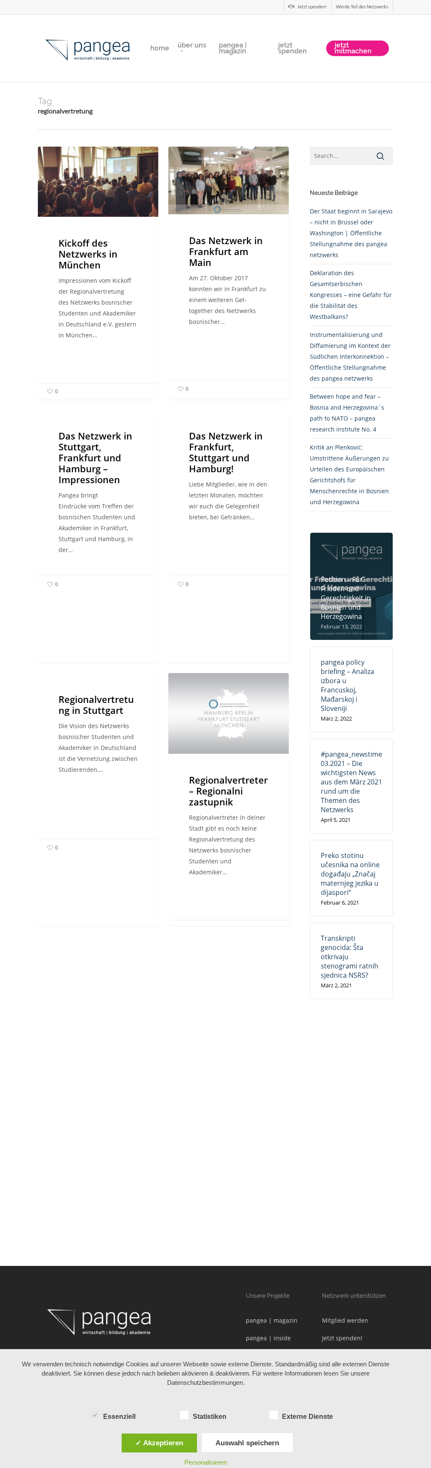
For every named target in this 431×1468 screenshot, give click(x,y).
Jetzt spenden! (342, 1338)
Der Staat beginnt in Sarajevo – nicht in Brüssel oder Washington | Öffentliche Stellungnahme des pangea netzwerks (351, 233)
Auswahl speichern (247, 1443)
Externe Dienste (307, 1416)
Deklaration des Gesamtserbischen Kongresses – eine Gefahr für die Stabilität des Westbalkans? (351, 295)
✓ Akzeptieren (159, 1443)
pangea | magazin (272, 1320)
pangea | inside (268, 1338)
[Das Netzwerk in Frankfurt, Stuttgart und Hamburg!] (228, 501)
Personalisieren (205, 1462)
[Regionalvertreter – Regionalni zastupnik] (228, 804)
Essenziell (119, 1416)
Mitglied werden (345, 1320)
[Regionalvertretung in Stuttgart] (98, 764)
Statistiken (209, 1416)
